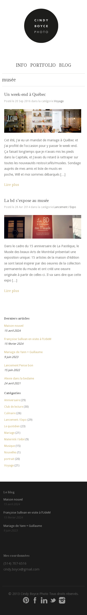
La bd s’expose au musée (26, 200)
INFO (21, 65)
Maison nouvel (13, 325)
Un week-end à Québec (25, 94)
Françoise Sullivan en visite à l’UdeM (27, 339)
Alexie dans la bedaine (19, 378)
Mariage (9, 432)
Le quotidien (12, 426)
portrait (9, 459)
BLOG (65, 65)
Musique (9, 446)
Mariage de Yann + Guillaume (23, 352)
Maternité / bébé (14, 439)
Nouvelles (10, 452)
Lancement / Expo (65, 207)
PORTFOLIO (43, 65)
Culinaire (10, 413)
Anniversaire (12, 400)
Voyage (59, 101)
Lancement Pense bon (18, 365)
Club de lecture (13, 406)
